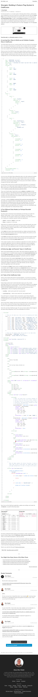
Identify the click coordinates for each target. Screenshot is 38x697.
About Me (24, 685)
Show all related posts (33, 566)
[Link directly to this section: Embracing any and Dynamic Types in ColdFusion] (1, 249)
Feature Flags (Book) (18, 692)
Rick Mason (8, 576)
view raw (35, 501)
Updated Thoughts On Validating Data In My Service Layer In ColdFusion (16, 562)
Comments (17, 11)
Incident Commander (26, 691)
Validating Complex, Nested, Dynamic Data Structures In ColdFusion (15, 564)
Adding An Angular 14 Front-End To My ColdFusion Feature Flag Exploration (16, 561)
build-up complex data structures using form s (16, 189)
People (11, 687)
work (14, 18)
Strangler (26, 22)
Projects (19, 685)
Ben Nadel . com (4, 1)
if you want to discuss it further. (19, 645)
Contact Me (29, 685)
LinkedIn (18, 681)
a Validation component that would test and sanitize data (22, 199)
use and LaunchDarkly (22, 18)
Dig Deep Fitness (17, 691)
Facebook (23, 681)
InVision (20, 687)
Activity (10, 685)
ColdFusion (12, 11)
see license (30, 652)
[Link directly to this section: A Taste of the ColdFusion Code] (1, 275)
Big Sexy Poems (9, 691)
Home (6, 685)
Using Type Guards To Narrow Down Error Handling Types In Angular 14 (16, 559)
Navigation (35, 1)
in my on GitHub (11, 37)
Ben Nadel (4, 10)
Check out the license (19, 547)
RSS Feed (25, 687)
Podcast (14, 685)
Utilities (15, 687)
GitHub (10, 501)
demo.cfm (3, 501)
